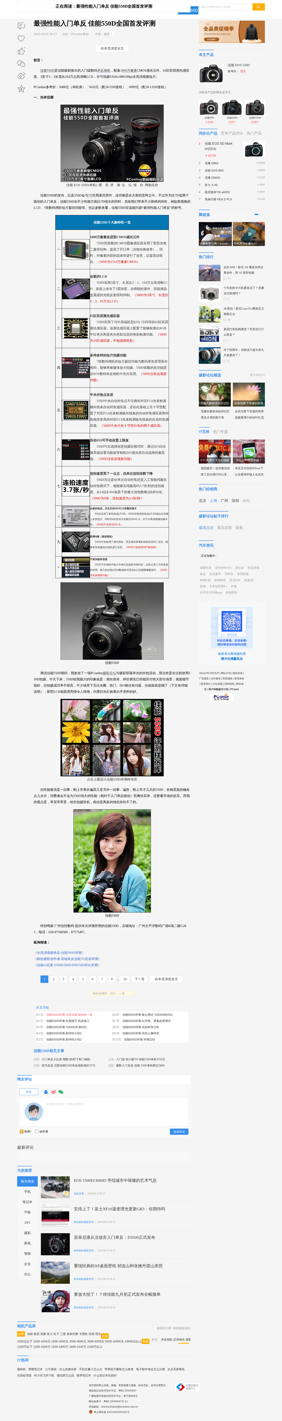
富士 (50, 1334)
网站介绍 (226, 673)
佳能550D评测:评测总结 (139, 1039)
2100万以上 (94, 1346)
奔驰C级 (205, 580)
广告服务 (204, 678)
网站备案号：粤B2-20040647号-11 (108, 1401)
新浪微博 (21, 76)
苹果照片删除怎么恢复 (119, 1369)
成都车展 (205, 567)
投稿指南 (227, 678)
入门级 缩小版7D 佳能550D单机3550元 (140, 1059)
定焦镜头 (179, 1339)
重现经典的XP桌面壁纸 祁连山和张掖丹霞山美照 (118, 1266)
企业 (27, 1264)
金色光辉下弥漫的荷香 (249, 411)
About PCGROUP (209, 673)
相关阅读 (27, 1181)
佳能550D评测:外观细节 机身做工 (68, 1021)
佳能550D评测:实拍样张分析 (140, 1027)
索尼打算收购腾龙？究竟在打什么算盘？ (244, 332)
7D (90, 195)
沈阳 (36, 1059)
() (24, 48)
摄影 (106, 673)
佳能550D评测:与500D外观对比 (66, 1027)
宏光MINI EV (223, 567)
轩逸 (234, 586)
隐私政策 (238, 673)
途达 (203, 574)
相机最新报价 (182, 1328)
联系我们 (206, 683)
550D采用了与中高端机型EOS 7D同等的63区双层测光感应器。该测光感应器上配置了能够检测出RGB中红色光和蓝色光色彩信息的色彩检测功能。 (129, 328)
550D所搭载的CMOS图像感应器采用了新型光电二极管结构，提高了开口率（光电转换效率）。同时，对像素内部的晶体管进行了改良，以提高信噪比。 (128, 249)
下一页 (140, 979)
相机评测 (79, 1193)
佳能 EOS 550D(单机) (81, 185)
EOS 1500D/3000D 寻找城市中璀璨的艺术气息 (115, 1180)
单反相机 (103, 70)
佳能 (43, 70)
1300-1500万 (41, 1346)
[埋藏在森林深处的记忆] (215, 385)
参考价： (237, 71)
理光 (98, 1334)
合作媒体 (216, 678)
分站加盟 (218, 683)
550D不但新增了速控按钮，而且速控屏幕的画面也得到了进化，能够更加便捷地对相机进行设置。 (129, 542)
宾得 (91, 1334)
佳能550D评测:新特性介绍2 (64, 1039)
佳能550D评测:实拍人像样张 (140, 1033)
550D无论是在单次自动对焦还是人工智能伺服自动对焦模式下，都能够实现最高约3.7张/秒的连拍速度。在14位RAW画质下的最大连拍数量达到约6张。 (128, 486)
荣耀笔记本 (35, 1369)
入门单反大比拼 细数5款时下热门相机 (66, 1059)
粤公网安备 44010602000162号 (112, 1412)
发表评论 (179, 1131)
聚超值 (204, 215)
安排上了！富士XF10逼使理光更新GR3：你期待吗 (119, 1209)
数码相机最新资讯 (84, 1222)
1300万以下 (24, 1346)
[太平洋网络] (221, 695)
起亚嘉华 (215, 574)
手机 (27, 1191)
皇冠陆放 (243, 574)
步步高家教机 (176, 1369)
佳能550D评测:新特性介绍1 (64, 1033)
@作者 (43, 1131)
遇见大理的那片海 (212, 417)
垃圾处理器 (24, 1375)
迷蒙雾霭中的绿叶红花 (249, 417)
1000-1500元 (41, 1341)
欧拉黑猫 (253, 567)
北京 (202, 501)
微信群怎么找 (65, 1375)
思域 (203, 586)
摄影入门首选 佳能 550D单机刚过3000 (140, 1065)
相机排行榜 (164, 1328)
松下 (56, 1334)
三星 (63, 1334)
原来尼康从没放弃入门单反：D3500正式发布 (114, 1237)
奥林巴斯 (72, 1334)
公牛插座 (51, 1369)
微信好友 (21, 63)
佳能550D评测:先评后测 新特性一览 (69, 1014)
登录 (29, 1092)
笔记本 (27, 1202)
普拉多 (239, 567)
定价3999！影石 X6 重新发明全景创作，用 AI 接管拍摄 (243, 270)
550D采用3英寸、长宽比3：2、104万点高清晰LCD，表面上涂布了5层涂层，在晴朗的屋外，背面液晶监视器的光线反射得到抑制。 (129, 289)
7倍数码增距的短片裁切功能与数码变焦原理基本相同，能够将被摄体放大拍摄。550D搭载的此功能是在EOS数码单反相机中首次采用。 (129, 367)
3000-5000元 (95, 1341)
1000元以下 (24, 1341)
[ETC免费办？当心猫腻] (215, 442)
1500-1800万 (59, 1346)
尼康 (43, 1334)
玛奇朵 (229, 574)
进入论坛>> (257, 374)
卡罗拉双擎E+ (218, 586)
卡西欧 (83, 1334)
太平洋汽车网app (211, 592)
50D (51, 70)
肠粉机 (21, 1369)
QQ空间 (21, 88)
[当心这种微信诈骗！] (249, 442)
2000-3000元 (77, 1341)
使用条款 (239, 678)
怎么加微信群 (68, 1369)
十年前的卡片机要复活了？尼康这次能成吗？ (244, 290)
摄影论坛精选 (210, 375)
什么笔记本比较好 (105, 1375)
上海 (111, 1059)
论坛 (112, 673)
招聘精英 (229, 683)
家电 (27, 1243)
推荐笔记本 (84, 1375)
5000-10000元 (114, 1341)
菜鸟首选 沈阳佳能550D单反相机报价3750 (68, 1065)
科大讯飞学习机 (44, 1375)
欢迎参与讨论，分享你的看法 (65, 1104)
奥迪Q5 (249, 580)
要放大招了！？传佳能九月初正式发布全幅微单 (117, 1294)
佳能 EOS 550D (239, 65)
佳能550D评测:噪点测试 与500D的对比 (147, 1014)
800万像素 (129, 70)
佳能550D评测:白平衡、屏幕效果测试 (146, 1021)
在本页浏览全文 (112, 48)
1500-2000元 (59, 1341)
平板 (27, 1212)
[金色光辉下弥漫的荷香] (249, 385)
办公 (27, 1274)
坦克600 (235, 580)
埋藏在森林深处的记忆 (215, 411)
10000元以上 (133, 1341)
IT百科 (204, 432)
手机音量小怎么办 (90, 1369)
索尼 (36, 1334)
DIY (28, 1222)
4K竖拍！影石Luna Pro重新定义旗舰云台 (244, 311)
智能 (27, 1253)
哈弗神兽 (220, 580)
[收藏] (21, 39)
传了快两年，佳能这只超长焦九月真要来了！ (244, 352)
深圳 (235, 501)
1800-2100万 (77, 1346)
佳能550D (41, 1051)
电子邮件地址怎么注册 (150, 1369)
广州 (224, 501)
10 (125, 979)
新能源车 (231, 592)
